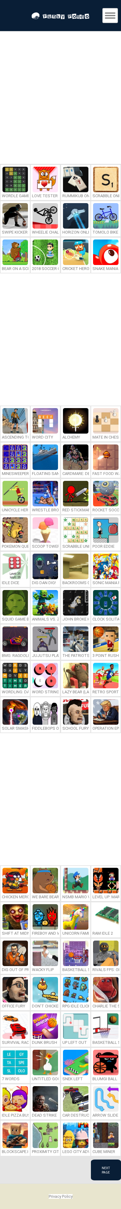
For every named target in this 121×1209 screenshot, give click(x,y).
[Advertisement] (60, 98)
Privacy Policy (61, 1196)
